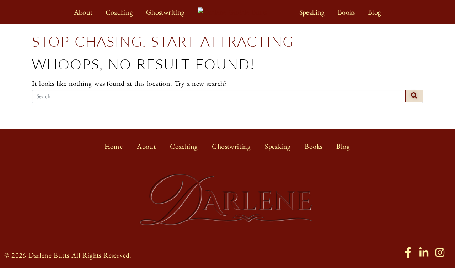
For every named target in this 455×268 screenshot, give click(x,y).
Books (313, 146)
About (146, 146)
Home (114, 146)
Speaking (277, 146)
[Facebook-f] (408, 252)
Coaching (184, 146)
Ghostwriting (231, 146)
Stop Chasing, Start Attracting (163, 41)
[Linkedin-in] (424, 252)
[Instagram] (440, 252)
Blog (343, 146)
